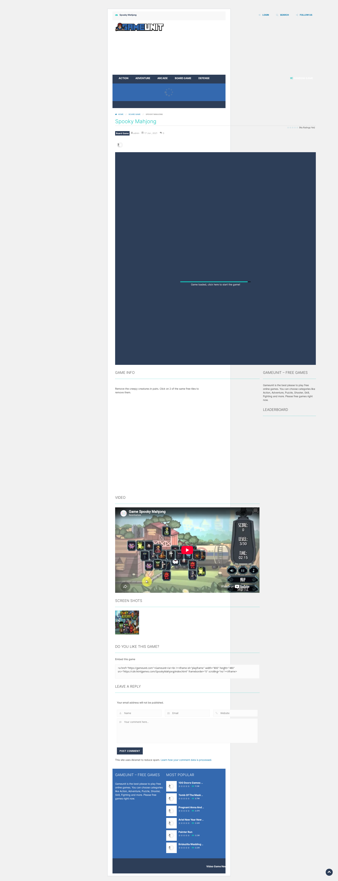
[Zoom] (127, 660)
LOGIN (265, 15)
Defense (204, 78)
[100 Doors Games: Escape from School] (171, 824)
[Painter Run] (171, 873)
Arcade (162, 78)
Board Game (183, 78)
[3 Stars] (293, 127)
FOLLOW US (306, 15)
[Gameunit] (139, 26)
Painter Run (185, 870)
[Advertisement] (252, 47)
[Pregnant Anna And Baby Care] (171, 848)
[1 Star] (288, 127)
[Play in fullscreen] (214, 398)
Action (123, 78)
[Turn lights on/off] (201, 398)
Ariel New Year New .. (191, 857)
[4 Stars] (295, 127)
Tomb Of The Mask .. (191, 833)
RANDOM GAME (303, 78)
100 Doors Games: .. (191, 820)
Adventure (142, 78)
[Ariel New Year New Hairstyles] (171, 861)
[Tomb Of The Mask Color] (171, 836)
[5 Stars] (297, 127)
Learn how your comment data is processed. (186, 797)
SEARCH (284, 15)
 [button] (225, 398)
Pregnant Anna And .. (191, 845)
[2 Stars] (290, 127)
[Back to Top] (329, 872)
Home (121, 114)
